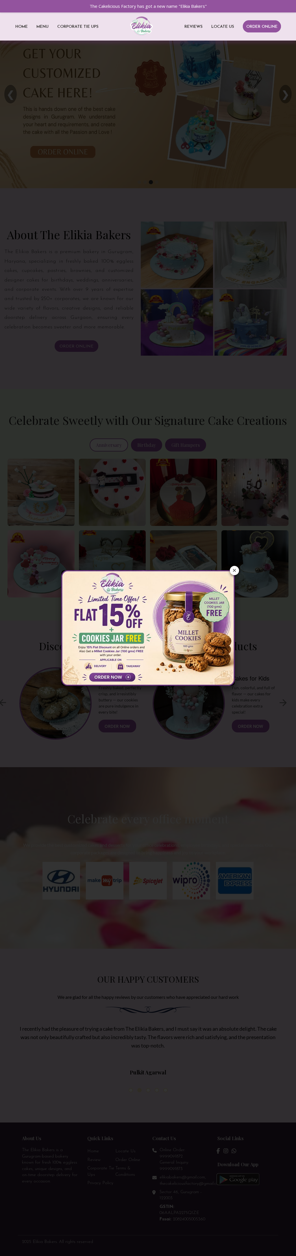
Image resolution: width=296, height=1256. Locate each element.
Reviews (193, 27)
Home (21, 27)
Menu (42, 27)
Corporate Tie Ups (78, 27)
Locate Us (222, 27)
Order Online (262, 27)
